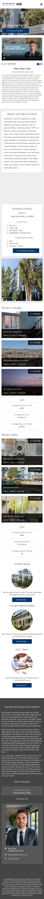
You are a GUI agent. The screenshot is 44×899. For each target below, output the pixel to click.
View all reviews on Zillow (22, 793)
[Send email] (38, 64)
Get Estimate (21, 600)
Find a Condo (21, 641)
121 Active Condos (14, 30)
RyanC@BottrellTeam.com (18, 855)
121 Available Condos (25, 250)
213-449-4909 (9, 64)
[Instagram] (41, 64)
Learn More (21, 685)
